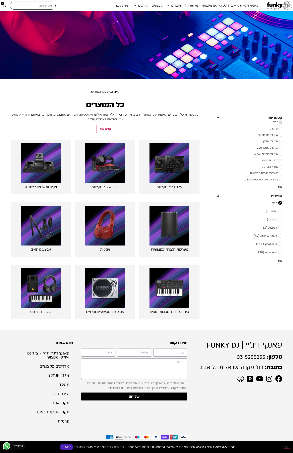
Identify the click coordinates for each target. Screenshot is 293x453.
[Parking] (250, 378)
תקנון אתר (60, 402)
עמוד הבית (113, 92)
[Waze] (240, 378)
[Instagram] (269, 378)
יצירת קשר (60, 393)
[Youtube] (259, 378)
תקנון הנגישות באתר (52, 412)
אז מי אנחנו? (58, 375)
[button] (174, 5)
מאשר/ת (66, 446)
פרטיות (63, 421)
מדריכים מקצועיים (54, 366)
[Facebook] (278, 378)
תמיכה (64, 384)
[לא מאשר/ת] (286, 447)
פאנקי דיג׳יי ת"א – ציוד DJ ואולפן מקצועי (48, 355)
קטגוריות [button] (275, 117)
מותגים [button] (276, 196)
